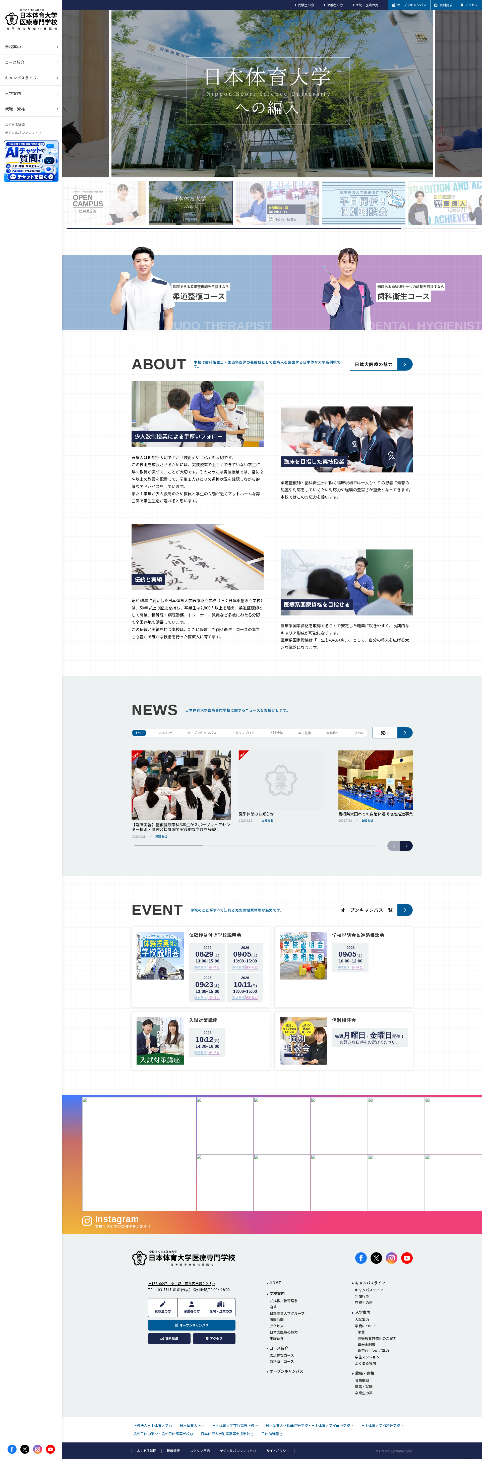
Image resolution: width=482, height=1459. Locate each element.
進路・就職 (364, 1386)
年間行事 (362, 1296)
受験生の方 (306, 5)
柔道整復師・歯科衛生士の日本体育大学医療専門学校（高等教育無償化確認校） (31, 19)
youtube (50, 1449)
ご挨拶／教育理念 (284, 1301)
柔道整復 (304, 732)
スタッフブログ (243, 732)
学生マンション (367, 1357)
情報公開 (277, 1319)
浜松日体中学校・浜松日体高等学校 (161, 1433)
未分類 (360, 732)
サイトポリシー (277, 1451)
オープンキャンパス (201, 732)
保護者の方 (335, 5)
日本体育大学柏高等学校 (380, 1425)
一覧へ (383, 733)
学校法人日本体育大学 (150, 1425)
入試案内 (362, 1319)
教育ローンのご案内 (373, 1351)
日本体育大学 (190, 1425)
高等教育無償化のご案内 (377, 1338)
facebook (12, 1449)
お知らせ (165, 732)
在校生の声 (364, 1302)
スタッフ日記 (200, 1451)
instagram (37, 1449)
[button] (406, 846)
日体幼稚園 (270, 1433)
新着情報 (173, 1451)
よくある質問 (15, 124)
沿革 (273, 1307)
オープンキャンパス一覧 (367, 910)
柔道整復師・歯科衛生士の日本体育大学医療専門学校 (183, 1258)
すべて (139, 732)
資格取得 (362, 1380)
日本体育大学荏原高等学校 (233, 1425)
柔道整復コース (282, 1355)
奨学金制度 (366, 1345)
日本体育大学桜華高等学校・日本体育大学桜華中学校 (308, 1425)
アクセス (276, 1326)
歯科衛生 (332, 732)
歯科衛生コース (282, 1361)
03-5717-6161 (169, 1289)
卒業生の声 (364, 1393)
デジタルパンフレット (21, 132)
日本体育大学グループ (287, 1313)
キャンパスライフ (369, 1290)
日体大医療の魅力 (374, 364)
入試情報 (276, 732)
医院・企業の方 (366, 5)
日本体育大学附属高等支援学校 (225, 1433)
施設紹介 (277, 1338)
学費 (361, 1332)
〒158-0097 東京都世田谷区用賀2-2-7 (179, 1283)
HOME (275, 1283)
